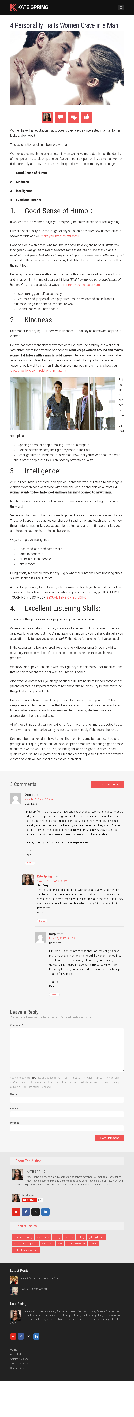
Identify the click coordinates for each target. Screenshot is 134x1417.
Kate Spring (44, 876)
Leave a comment (107, 784)
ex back (69, 1237)
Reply (30, 863)
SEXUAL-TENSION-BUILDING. (66, 597)
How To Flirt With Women (34, 1288)
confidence (43, 1237)
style (59, 1243)
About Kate (16, 1354)
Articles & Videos (19, 1359)
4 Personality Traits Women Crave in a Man (64, 25)
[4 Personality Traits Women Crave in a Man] (67, 67)
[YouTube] (16, 1212)
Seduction (47, 1243)
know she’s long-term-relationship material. (38, 370)
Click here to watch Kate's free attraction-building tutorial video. (78, 1184)
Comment (16, 1025)
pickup (34, 1243)
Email (14, 1108)
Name (14, 1094)
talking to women (76, 1243)
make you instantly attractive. (60, 236)
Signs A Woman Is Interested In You (39, 1278)
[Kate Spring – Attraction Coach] (29, 6)
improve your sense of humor (83, 284)
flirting (80, 1237)
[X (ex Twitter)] (35, 1212)
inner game (20, 1243)
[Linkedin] (45, 1212)
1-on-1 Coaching (19, 1363)
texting (93, 1243)
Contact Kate (17, 1368)
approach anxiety (23, 1237)
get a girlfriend (96, 1237)
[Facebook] (26, 1212)
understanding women (26, 1250)
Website (14, 1122)
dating (57, 1237)
